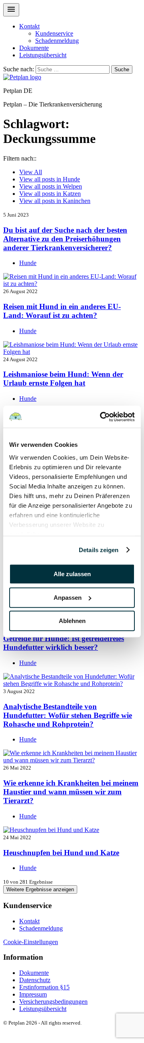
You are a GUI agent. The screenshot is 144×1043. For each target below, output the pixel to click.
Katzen (50, 193)
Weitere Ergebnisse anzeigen (40, 889)
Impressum (33, 994)
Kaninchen (54, 200)
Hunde (49, 179)
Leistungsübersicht (42, 55)
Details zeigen (98, 550)
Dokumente (34, 47)
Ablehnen (72, 620)
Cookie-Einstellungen (30, 941)
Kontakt (29, 26)
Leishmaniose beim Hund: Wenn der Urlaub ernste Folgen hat (63, 378)
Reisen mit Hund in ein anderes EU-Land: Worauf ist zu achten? (62, 311)
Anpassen (68, 597)
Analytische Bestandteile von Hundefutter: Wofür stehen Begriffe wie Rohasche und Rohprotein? (67, 715)
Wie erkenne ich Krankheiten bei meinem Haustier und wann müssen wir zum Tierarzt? (70, 792)
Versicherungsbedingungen (53, 1001)
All (30, 172)
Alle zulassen (72, 574)
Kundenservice (54, 33)
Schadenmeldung (57, 40)
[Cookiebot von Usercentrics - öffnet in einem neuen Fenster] (101, 417)
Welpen (50, 186)
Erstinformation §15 (44, 987)
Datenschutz (34, 980)
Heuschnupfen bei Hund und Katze (61, 852)
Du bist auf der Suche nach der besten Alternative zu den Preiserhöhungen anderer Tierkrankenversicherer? (65, 239)
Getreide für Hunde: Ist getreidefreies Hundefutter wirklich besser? (63, 642)
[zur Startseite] (22, 77)
